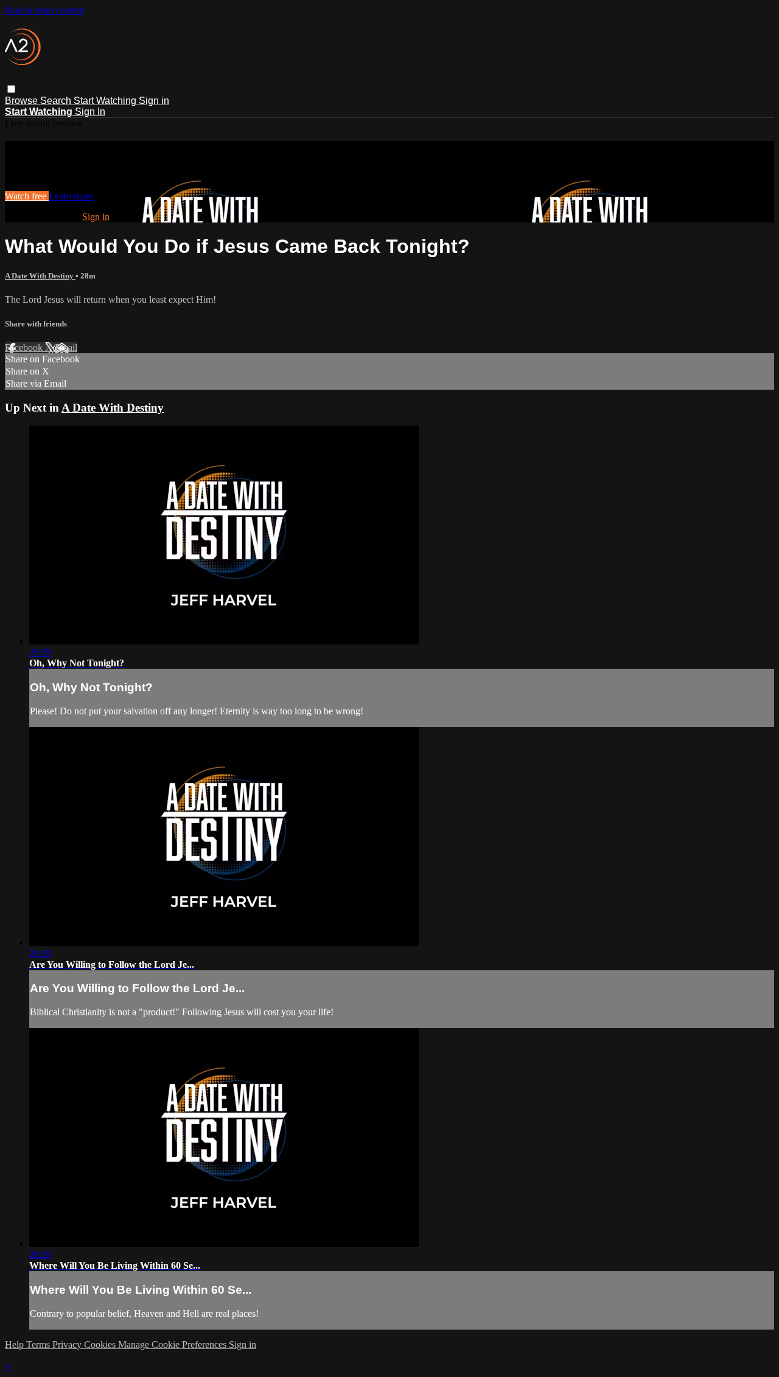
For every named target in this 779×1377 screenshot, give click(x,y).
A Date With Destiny (40, 275)
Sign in (154, 100)
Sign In (90, 111)
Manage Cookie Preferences (173, 1344)
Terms (39, 1344)
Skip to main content (44, 10)
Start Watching (106, 100)
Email (66, 347)
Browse (22, 100)
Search (57, 100)
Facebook (25, 347)
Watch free (27, 196)
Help (15, 1344)
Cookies (101, 1344)
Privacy (68, 1344)
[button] (11, 89)
